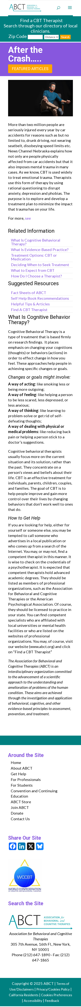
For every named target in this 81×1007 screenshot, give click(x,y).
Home (16, 762)
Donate (17, 813)
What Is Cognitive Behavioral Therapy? (35, 242)
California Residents (23, 995)
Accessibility (33, 1001)
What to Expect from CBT (32, 270)
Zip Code (17, 36)
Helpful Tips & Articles (30, 304)
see (28, 218)
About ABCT (21, 768)
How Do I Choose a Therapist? (36, 276)
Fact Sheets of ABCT (28, 292)
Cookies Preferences (56, 995)
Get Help (18, 773)
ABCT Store (21, 801)
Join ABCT (20, 807)
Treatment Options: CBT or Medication (34, 257)
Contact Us (20, 818)
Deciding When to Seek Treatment (40, 264)
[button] (70, 10)
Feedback (52, 1001)
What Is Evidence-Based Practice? (39, 249)
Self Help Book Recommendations (40, 298)
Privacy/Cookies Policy (53, 989)
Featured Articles (30, 68)
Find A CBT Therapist (29, 309)
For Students (22, 785)
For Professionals (26, 779)
